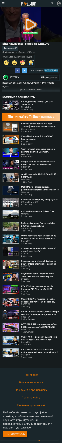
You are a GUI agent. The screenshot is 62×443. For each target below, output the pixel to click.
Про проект (31, 374)
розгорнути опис (31, 89)
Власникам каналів (31, 382)
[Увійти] (59, 3)
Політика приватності (31, 405)
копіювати (51, 70)
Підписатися (49, 77)
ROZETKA (14, 77)
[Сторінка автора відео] (5, 77)
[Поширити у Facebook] (17, 70)
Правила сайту (31, 397)
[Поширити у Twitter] (24, 70)
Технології (10, 48)
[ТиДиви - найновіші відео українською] (27, 4)
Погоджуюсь (15, 433)
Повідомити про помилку (31, 389)
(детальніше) (23, 427)
